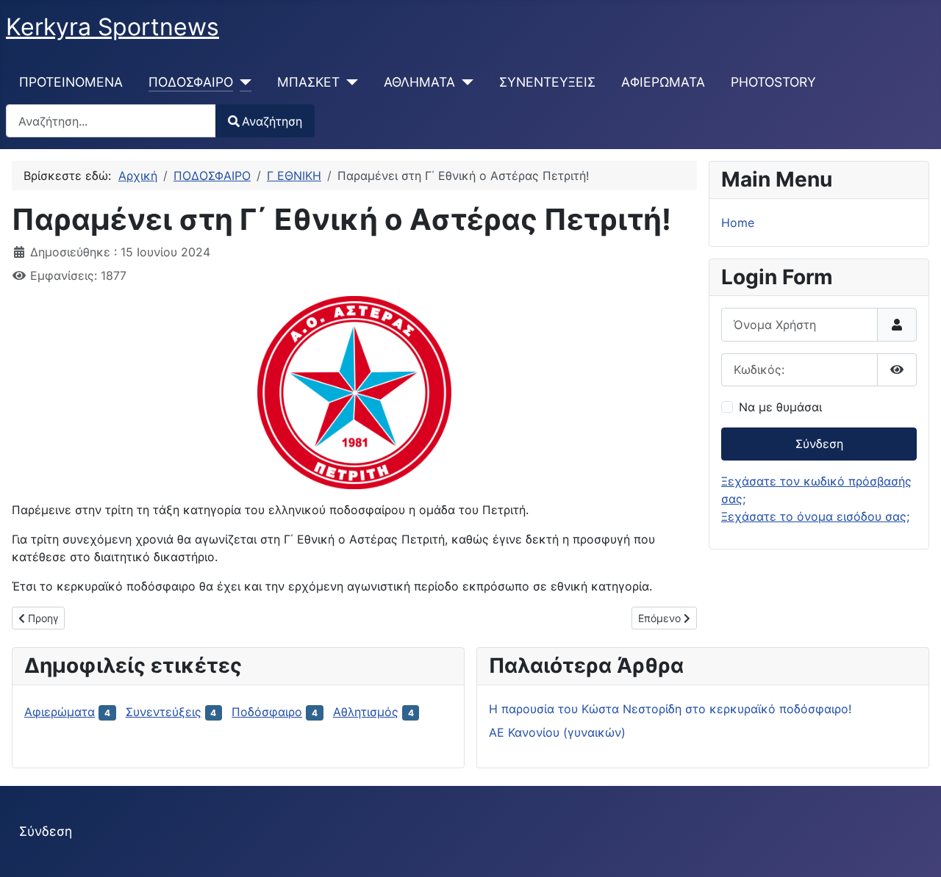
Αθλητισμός (365, 711)
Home (737, 222)
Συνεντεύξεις (163, 711)
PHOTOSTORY (773, 82)
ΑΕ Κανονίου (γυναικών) (557, 732)
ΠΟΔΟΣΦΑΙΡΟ (191, 82)
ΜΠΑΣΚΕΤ (308, 82)
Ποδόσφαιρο (267, 711)
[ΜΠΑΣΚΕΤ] (349, 82)
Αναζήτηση (272, 121)
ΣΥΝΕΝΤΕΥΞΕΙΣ (547, 82)
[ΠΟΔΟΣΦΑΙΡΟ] (242, 82)
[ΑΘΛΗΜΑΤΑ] (464, 82)
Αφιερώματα (59, 711)
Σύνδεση (819, 443)
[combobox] (111, 120)
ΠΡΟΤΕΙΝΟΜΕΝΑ (71, 82)
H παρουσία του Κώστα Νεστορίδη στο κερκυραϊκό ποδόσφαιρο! (670, 708)
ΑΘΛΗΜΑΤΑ (419, 82)
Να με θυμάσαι (780, 407)
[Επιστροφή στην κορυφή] (915, 849)
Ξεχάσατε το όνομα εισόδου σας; (815, 516)
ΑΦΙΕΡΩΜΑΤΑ (663, 82)
